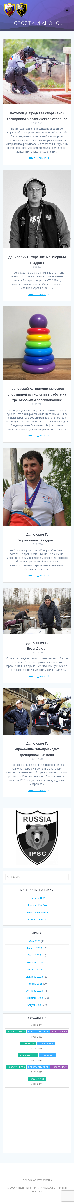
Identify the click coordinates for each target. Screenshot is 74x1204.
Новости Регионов (37, 912)
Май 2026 (34, 941)
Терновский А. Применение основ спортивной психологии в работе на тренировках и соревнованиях (37, 394)
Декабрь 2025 (34, 976)
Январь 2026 (34, 969)
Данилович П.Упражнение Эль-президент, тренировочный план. (37, 749)
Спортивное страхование (37, 1180)
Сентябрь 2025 (34, 997)
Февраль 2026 (34, 962)
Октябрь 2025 (34, 990)
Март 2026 (34, 955)
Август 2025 (34, 1005)
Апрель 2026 (34, 948)
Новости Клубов (37, 905)
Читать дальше (37, 158)
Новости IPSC (37, 898)
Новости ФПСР (37, 919)
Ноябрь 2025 (34, 983)
